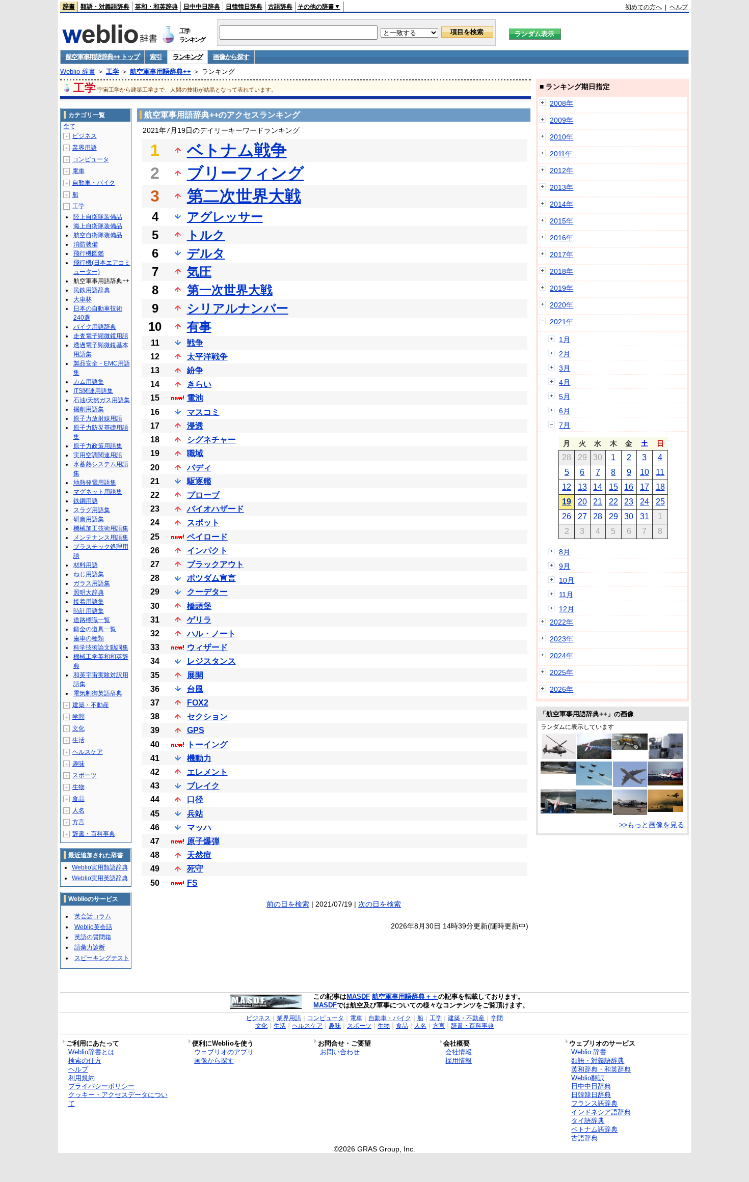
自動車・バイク (93, 182)
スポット (203, 522)
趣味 (78, 763)
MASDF (358, 996)
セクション (207, 716)
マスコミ (203, 412)
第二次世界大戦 (244, 196)
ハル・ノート (211, 633)
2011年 (561, 154)
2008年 (561, 103)
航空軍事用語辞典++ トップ (103, 57)
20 (582, 501)
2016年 (561, 238)
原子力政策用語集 (97, 445)
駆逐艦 (199, 481)
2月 (564, 354)
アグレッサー (225, 216)
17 (644, 487)
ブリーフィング (245, 173)
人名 (78, 810)
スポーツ (84, 775)
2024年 (561, 656)
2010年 (561, 137)
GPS (195, 730)
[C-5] (630, 784)
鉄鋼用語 (85, 500)
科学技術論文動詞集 (100, 647)
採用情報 (458, 1060)
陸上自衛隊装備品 (97, 216)
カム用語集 (88, 381)
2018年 (561, 271)
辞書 (69, 7)
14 (597, 487)
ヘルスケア (87, 751)
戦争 (195, 343)
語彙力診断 (89, 947)
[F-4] (630, 812)
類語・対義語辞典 (105, 7)
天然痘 (199, 855)
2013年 (561, 187)
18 (660, 487)
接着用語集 (88, 601)
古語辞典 (280, 7)
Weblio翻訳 (587, 1078)
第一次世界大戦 (230, 290)
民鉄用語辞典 (91, 290)
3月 (564, 368)
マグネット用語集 (97, 491)
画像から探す (231, 57)
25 (660, 501)
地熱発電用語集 (94, 482)
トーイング (207, 744)
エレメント (207, 772)
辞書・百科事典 (93, 833)
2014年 (561, 204)
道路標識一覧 (91, 620)
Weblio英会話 (93, 927)
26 (566, 516)
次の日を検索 (379, 904)
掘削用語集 (88, 409)
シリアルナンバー (237, 308)
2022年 (561, 622)
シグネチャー (211, 439)
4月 (564, 382)
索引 (156, 57)
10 (644, 472)
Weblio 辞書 (77, 71)
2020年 (561, 305)
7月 (564, 425)
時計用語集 (88, 610)
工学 (112, 71)
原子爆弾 (203, 841)
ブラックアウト (215, 564)
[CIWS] (666, 756)
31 (644, 516)
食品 (78, 798)
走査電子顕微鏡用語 (100, 336)
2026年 (561, 689)
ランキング (188, 57)
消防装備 (85, 244)
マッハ (199, 827)
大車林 (82, 299)
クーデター (207, 591)
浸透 (195, 425)
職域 (195, 453)
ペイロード (207, 536)
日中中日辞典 (201, 7)
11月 (566, 594)
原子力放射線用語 (97, 418)
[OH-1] (559, 756)
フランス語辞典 (594, 1103)
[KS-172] (558, 771)
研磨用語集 (88, 519)
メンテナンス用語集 (100, 537)
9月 (564, 566)
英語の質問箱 (92, 937)
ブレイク (203, 785)
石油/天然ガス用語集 (101, 400)
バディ (199, 467)
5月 (564, 396)
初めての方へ (643, 7)
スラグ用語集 (91, 510)
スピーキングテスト (101, 958)
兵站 (195, 813)
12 (566, 487)
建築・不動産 (90, 705)
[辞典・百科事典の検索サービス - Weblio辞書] (109, 40)
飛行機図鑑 (88, 253)
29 (613, 516)
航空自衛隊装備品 (97, 235)
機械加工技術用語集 (100, 528)
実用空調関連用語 (97, 455)
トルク (206, 235)
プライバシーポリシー (101, 1086)
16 (628, 487)
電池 (195, 397)
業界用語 (84, 147)
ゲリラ (199, 619)
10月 (566, 580)
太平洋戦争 (207, 356)
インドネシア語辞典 (601, 1112)
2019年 (561, 288)
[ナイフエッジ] (594, 756)
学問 (78, 716)
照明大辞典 (88, 592)
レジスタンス (211, 661)
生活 (78, 740)
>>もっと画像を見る (651, 825)
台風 (195, 689)
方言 (78, 822)
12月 (566, 609)
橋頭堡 (199, 606)
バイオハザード (215, 508)
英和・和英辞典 (156, 7)
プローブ (203, 495)
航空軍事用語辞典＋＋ (405, 996)
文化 (78, 728)
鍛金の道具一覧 (94, 629)
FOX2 (197, 702)
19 (566, 501)
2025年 (561, 672)
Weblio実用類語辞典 (100, 867)
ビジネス (84, 135)
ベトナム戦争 (237, 150)
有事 (199, 326)
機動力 (199, 758)
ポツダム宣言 (211, 578)
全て (69, 126)
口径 (195, 799)
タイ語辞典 (587, 1120)
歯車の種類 (88, 638)
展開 (195, 675)
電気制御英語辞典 (97, 693)
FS (192, 883)
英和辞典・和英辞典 (601, 1069)
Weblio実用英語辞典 (100, 878)
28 (597, 516)
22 (613, 501)
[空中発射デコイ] (630, 747)
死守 (195, 868)
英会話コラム (92, 916)
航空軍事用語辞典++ (160, 71)
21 (597, 501)
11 (660, 472)
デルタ (206, 253)
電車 (78, 171)
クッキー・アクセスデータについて (118, 1099)
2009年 (561, 120)
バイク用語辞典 (94, 326)
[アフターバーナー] (665, 783)
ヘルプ (679, 7)
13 (582, 487)
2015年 (561, 221)
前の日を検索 (287, 904)
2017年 (561, 254)
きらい (199, 384)
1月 (564, 339)
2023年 (561, 639)
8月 (564, 552)
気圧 (199, 271)
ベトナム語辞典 (594, 1129)
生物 (78, 787)
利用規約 (81, 1078)
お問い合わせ (340, 1052)
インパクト (207, 550)
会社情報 (458, 1052)
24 (644, 501)
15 (613, 487)
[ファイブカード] (594, 783)
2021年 (561, 322)
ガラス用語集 (91, 583)
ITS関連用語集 (93, 391)
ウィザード (207, 647)
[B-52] (594, 811)
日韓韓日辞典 (244, 7)
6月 (564, 411)
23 (628, 501)
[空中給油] (665, 809)
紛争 (195, 370)
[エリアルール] (558, 811)
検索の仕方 (84, 1060)
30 (628, 516)
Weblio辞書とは (91, 1052)
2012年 (561, 170)
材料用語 (85, 565)
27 (582, 516)
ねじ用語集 (88, 574)
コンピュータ (90, 159)
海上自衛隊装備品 (97, 226)
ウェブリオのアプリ (224, 1052)
